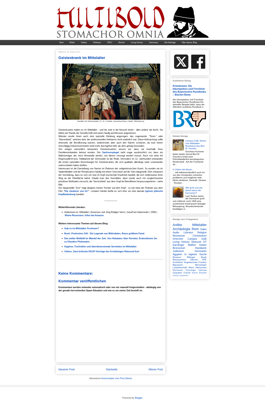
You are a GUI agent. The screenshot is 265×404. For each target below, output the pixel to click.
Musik (204, 257)
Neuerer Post (66, 369)
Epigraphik (177, 273)
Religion (202, 232)
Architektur (178, 262)
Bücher (121, 42)
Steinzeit (196, 241)
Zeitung (175, 275)
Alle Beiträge (170, 42)
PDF (204, 259)
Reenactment (179, 259)
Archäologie (181, 229)
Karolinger (178, 244)
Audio (176, 232)
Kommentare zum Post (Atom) (116, 378)
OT (205, 241)
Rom (195, 229)
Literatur (188, 232)
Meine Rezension (74, 215)
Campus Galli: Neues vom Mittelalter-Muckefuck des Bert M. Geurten (195, 144)
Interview (203, 270)
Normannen (178, 270)
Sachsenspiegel (110, 152)
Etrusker (203, 273)
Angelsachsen (191, 262)
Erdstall (187, 273)
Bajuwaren (178, 265)
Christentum (200, 235)
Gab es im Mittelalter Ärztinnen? (81, 228)
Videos (84, 42)
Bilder (72, 42)
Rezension (179, 235)
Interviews (153, 42)
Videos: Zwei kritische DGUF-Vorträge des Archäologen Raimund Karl (101, 251)
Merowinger (201, 265)
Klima (191, 267)
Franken (202, 262)
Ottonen (194, 259)
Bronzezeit (179, 248)
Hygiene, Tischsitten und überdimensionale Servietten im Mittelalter (100, 246)
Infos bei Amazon (94, 215)
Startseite (111, 369)
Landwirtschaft (180, 267)
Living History (137, 42)
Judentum (178, 251)
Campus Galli (197, 238)
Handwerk (201, 248)
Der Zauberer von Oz (76, 191)
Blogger (138, 397)
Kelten (203, 244)
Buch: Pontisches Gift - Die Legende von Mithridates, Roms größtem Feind (104, 233)
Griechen (178, 238)
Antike (177, 225)
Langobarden (183, 275)
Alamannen (201, 267)
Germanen (201, 251)
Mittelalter (199, 225)
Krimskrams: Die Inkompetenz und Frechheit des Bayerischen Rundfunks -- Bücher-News (189, 90)
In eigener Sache (195, 254)
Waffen (192, 244)
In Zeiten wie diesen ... (184, 169)
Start (61, 42)
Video (203, 229)
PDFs (109, 42)
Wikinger (191, 257)
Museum (177, 257)
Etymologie (191, 270)
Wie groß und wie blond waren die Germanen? (193, 190)
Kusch (195, 273)
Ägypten (177, 254)
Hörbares (97, 42)
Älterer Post (155, 369)
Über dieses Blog (189, 42)
